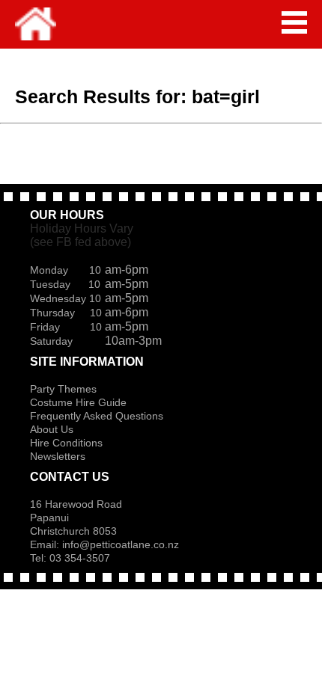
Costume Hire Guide (78, 402)
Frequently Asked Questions (96, 416)
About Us (51, 429)
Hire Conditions (66, 443)
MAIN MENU (294, 22)
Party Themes (63, 389)
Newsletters (57, 456)
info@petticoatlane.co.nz (122, 544)
